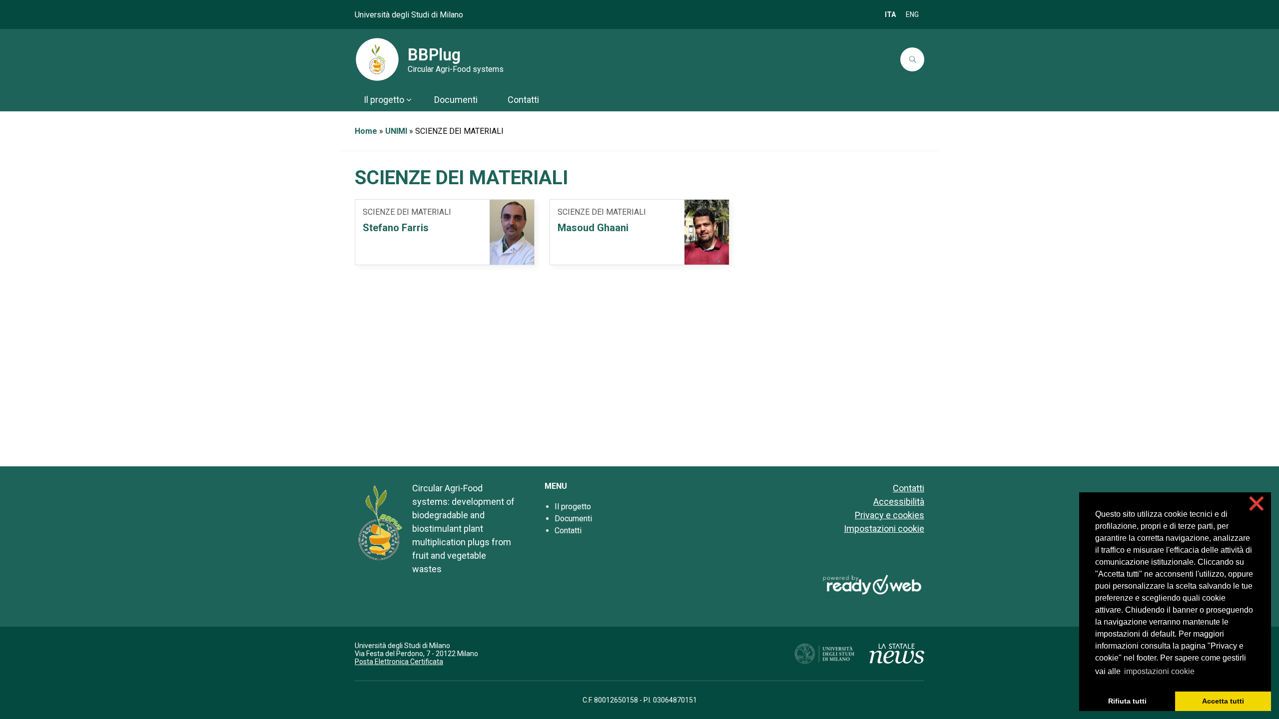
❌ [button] (1257, 503)
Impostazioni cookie (884, 528)
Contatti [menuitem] (523, 99)
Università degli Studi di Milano (409, 14)
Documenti (573, 518)
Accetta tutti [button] (1223, 701)
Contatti (568, 530)
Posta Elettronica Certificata (399, 662)
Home (366, 131)
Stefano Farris (396, 228)
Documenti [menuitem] (456, 99)
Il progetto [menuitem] (384, 99)
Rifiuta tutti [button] (1127, 701)
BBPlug (434, 54)
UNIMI (396, 131)
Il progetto (573, 506)
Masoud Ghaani (593, 228)
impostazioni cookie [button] (1159, 671)
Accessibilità (898, 501)
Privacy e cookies (889, 515)
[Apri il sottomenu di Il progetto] (408, 99)
